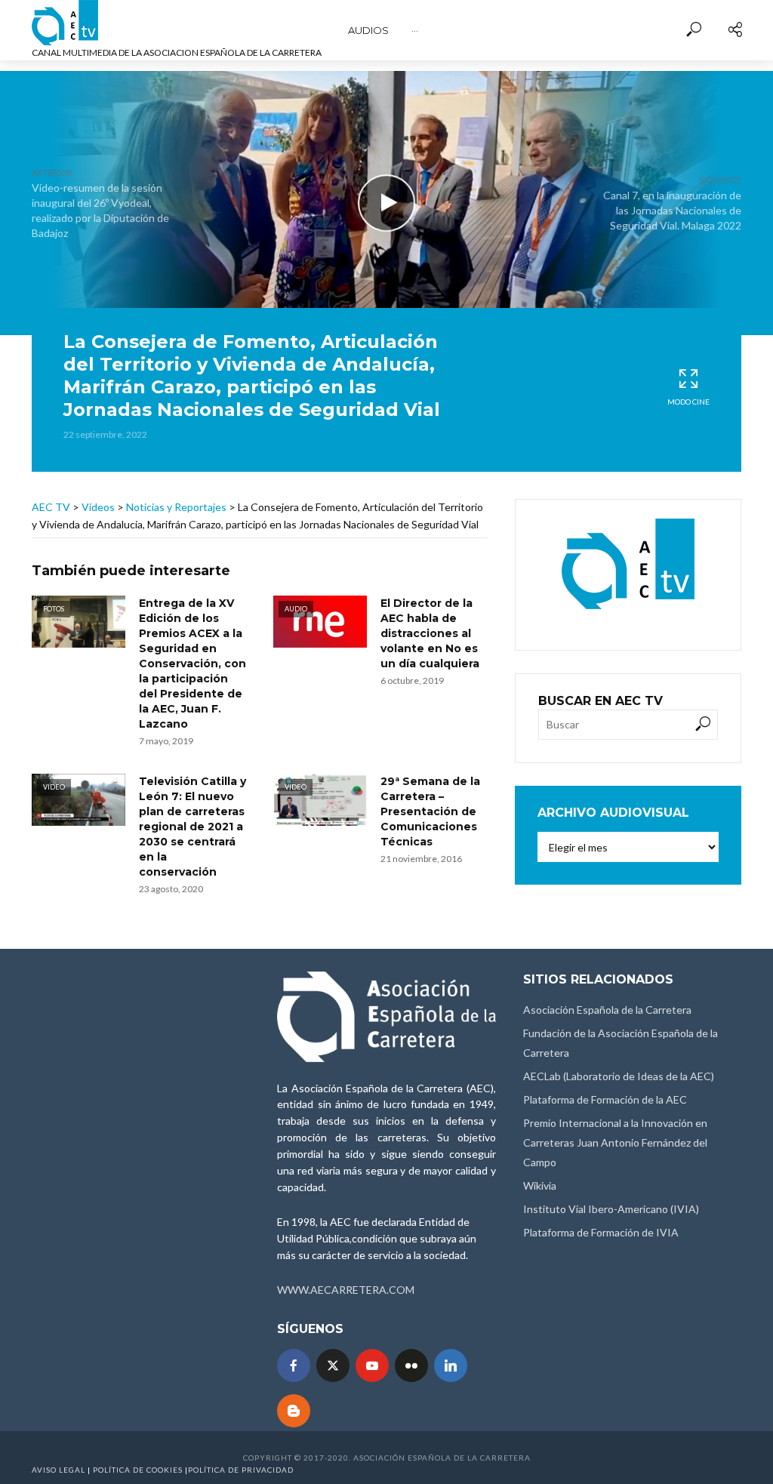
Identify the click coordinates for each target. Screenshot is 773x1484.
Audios (368, 30)
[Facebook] (293, 1365)
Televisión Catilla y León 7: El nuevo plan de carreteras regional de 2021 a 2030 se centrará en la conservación (192, 826)
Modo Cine (688, 401)
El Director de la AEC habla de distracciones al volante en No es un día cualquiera (429, 633)
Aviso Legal (58, 1469)
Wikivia (539, 1185)
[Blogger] (293, 1410)
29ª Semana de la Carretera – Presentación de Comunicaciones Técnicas (430, 811)
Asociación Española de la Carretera (607, 1009)
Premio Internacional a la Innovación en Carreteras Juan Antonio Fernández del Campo (615, 1142)
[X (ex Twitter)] (333, 1365)
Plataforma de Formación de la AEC (605, 1099)
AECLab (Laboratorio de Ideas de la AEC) (618, 1076)
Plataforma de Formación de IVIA (601, 1232)
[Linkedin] (450, 1365)
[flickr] (411, 1365)
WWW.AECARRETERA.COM (345, 1289)
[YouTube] (372, 1365)
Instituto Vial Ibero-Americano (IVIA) (611, 1208)
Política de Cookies (138, 1469)
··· (414, 30)
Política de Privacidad (241, 1469)
